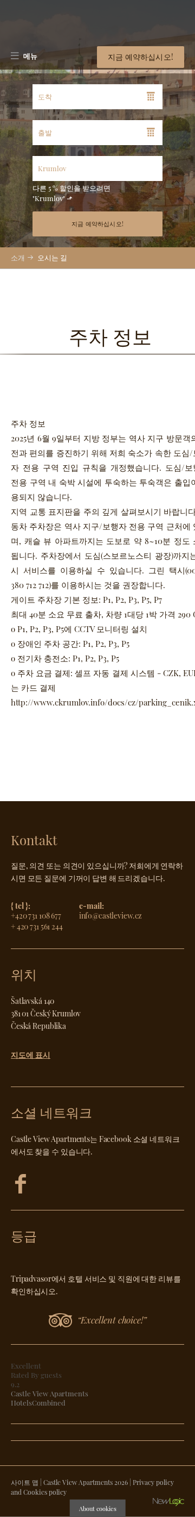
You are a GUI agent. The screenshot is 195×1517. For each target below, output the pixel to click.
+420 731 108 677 (36, 915)
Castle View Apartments (49, 1393)
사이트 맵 (24, 1482)
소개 (18, 257)
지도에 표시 (30, 1054)
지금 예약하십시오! (140, 57)
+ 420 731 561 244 (37, 926)
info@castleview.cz (110, 915)
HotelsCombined (38, 1402)
